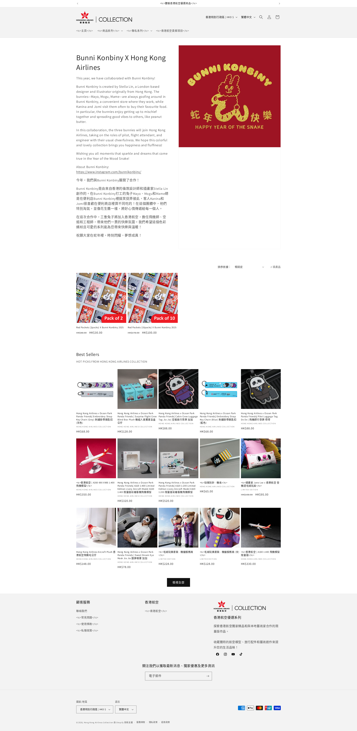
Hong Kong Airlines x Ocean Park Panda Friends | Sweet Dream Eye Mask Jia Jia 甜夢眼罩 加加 (136, 555)
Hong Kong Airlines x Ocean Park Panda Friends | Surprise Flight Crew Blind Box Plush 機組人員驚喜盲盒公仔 (137, 418)
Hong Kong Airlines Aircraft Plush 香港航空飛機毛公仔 (96, 554)
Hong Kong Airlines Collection (98, 722)
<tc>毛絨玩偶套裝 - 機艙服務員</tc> (176, 554)
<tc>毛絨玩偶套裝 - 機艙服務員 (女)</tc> (219, 554)
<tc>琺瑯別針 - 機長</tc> (213, 482)
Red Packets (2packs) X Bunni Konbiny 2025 (100, 327)
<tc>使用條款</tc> (87, 624)
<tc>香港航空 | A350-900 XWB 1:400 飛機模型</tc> (95, 484)
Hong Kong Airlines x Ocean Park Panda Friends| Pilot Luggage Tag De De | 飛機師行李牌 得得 (259, 416)
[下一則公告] (279, 3)
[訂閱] (208, 676)
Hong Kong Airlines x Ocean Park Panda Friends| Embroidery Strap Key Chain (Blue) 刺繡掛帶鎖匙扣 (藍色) (218, 418)
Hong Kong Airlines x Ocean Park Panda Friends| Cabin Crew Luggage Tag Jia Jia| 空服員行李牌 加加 (178, 416)
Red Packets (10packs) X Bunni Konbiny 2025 (152, 327)
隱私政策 (153, 722)
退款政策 (165, 722)
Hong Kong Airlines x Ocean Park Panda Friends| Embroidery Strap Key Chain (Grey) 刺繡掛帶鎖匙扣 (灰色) (94, 418)
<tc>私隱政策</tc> (87, 630)
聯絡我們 (81, 611)
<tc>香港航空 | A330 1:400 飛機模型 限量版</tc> (260, 554)
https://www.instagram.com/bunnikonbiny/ (108, 172)
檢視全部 (178, 582)
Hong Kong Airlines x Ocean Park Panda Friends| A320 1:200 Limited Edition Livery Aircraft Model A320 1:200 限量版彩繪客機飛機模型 (177, 487)
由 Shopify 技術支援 (123, 722)
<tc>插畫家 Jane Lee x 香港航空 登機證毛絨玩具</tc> (260, 484)
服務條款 (140, 722)
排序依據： (224, 267)
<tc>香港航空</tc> (156, 611)
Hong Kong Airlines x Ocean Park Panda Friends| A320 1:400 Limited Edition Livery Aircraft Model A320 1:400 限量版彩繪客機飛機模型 (136, 487)
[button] (110, 31)
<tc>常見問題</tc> (87, 617)
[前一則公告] (77, 3)
